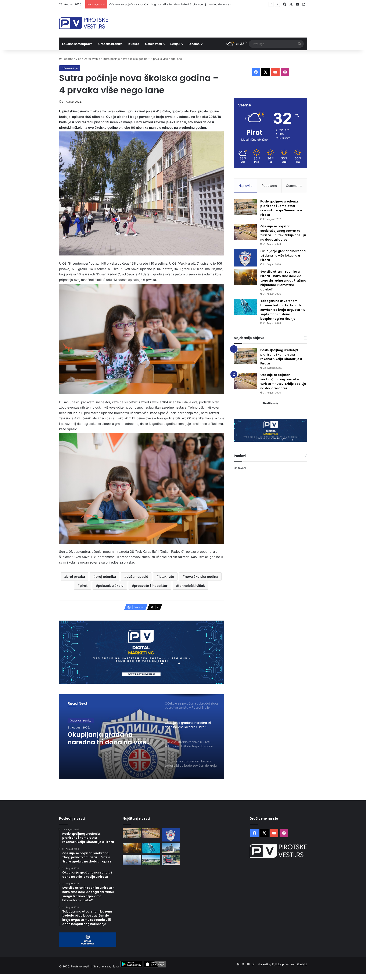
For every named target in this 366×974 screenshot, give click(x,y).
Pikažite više (270, 403)
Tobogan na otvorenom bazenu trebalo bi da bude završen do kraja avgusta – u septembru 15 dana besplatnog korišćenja (282, 310)
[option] (141, 736)
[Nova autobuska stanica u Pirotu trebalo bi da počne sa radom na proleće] (151, 860)
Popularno (269, 186)
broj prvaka (75, 576)
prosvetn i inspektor (151, 585)
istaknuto (166, 576)
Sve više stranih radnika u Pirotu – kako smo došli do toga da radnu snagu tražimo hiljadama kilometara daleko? (283, 280)
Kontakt (302, 964)
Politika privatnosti (284, 964)
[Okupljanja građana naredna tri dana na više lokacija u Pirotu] (245, 258)
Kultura (133, 44)
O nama (194, 44)
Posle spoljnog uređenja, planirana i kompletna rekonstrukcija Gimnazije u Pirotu (281, 208)
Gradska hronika (110, 44)
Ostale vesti (153, 44)
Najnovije (245, 186)
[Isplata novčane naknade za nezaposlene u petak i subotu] (132, 860)
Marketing (265, 964)
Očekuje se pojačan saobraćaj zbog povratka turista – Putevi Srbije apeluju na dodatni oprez (170, 4)
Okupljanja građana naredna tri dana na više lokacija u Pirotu (283, 255)
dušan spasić (137, 576)
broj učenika (106, 576)
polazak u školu (110, 585)
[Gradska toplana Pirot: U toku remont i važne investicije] (171, 848)
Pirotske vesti (80, 966)
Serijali (175, 44)
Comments (294, 186)
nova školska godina (201, 576)
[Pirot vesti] (83, 23)
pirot (83, 585)
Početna (67, 58)
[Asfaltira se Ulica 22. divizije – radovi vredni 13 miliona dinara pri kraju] (171, 860)
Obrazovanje (92, 58)
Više (78, 58)
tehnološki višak (191, 585)
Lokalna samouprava (77, 44)
